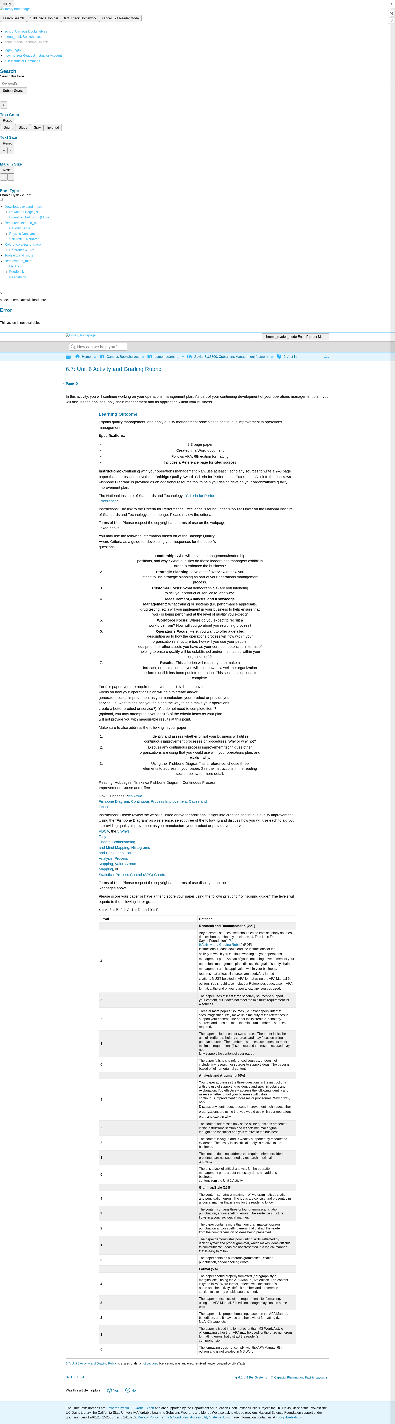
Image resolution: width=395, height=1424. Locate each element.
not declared (150, 1363)
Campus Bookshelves (122, 356)
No (133, 1390)
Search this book (12, 76)
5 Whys (123, 831)
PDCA (104, 831)
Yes (116, 1390)
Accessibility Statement (207, 1417)
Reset (7, 120)
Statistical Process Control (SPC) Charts (132, 875)
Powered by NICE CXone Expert (130, 1408)
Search (73, 347)
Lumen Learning (166, 356)
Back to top (73, 1377)
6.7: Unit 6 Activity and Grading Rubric (91, 1363)
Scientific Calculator (23, 239)
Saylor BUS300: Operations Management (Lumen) (230, 356)
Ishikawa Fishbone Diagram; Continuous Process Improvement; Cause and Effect (153, 801)
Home (86, 356)
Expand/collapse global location (326, 355)
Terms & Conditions (174, 1417)
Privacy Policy (148, 1417)
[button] (16, 271)
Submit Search (13, 90)
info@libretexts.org (289, 1417)
